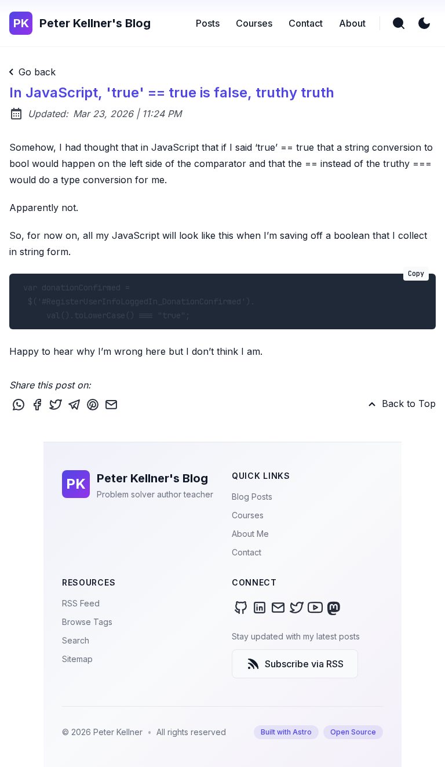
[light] (424, 23)
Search (75, 640)
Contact (246, 552)
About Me (250, 534)
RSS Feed (81, 603)
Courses (248, 515)
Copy (416, 273)
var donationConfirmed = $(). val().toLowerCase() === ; (221, 297)
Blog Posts (252, 496)
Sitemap (77, 659)
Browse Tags (87, 622)
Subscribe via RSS (304, 664)
